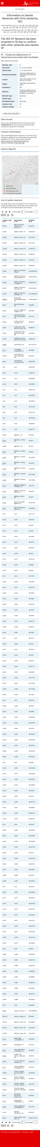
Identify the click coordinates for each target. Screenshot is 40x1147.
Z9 (25, 32)
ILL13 (4, 1050)
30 (20, 25)
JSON (19, 143)
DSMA (4, 344)
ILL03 (4, 452)
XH (35, 30)
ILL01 (4, 497)
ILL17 (4, 1067)
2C (26, 30)
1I (17, 25)
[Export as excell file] (8, 215)
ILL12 (4, 1101)
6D (29, 30)
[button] (2, 3)
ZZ (35, 27)
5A (27, 25)
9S (10, 27)
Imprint (32, 1132)
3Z (22, 30)
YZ (32, 27)
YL (11, 32)
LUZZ (4, 1011)
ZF (28, 32)
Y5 (18, 32)
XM (5, 32)
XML (23, 143)
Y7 (29, 27)
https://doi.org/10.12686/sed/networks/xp (15, 141)
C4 (13, 27)
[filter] (5, 222)
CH (14, 25)
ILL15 (4, 486)
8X (37, 25)
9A (4, 27)
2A (19, 30)
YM (15, 32)
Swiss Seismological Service (13, 1132)
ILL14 (4, 1039)
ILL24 (4, 503)
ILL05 (4, 463)
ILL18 (4, 1107)
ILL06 (4, 469)
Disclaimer (25, 1132)
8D (30, 25)
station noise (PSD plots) (11, 113)
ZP (31, 32)
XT (8, 32)
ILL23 (4, 508)
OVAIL (4, 1056)
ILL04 (4, 457)
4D (23, 25)
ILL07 (4, 474)
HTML (16, 143)
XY (25, 27)
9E (7, 27)
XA (33, 30)
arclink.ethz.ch (6, 125)
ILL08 (4, 480)
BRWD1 (5, 299)
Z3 (21, 32)
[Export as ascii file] (12, 215)
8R (34, 25)
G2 (17, 27)
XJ (22, 27)
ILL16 (4, 491)
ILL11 (4, 350)
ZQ (35, 32)
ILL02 (4, 440)
